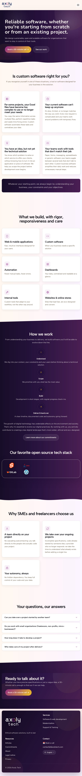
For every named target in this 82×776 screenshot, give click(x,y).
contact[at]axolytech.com (53, 747)
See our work (41, 49)
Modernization (48, 723)
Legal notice (10, 755)
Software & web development (55, 719)
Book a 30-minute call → (18, 49)
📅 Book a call (48, 743)
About (7, 751)
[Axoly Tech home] (13, 722)
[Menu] (78, 5)
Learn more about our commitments (41, 437)
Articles (8, 743)
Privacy (8, 759)
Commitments (11, 747)
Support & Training (50, 727)
